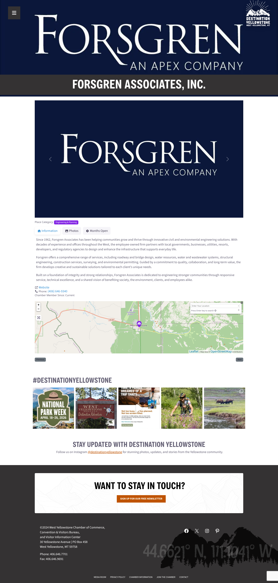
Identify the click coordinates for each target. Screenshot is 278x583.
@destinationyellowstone (105, 452)
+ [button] (38, 304)
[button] (50, 159)
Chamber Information (141, 577)
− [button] (38, 309)
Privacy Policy (117, 577)
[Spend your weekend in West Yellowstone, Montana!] (96, 408)
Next (239, 359)
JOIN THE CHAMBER (166, 577)
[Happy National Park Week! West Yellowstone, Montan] (53, 408)
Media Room (100, 577)
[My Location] (215, 310)
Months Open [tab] (99, 231)
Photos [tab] (73, 231)
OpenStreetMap (221, 351)
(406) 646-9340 (57, 291)
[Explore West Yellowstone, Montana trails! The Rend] (181, 408)
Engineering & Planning (66, 222)
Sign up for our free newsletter (141, 499)
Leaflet (194, 351)
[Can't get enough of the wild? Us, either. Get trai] (139, 408)
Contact (183, 577)
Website (44, 287)
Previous (40, 359)
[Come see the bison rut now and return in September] (224, 408)
